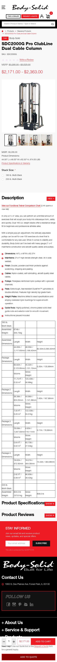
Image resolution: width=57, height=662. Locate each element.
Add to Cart (43, 641)
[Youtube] (26, 604)
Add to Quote (28, 657)
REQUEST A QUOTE (30, 16)
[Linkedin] (31, 604)
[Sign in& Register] (42, 16)
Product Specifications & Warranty (16, 163)
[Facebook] (8, 604)
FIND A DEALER (13, 16)
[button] (28, 566)
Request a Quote (41, 646)
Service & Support (22, 630)
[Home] (3, 31)
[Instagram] (14, 604)
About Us (14, 623)
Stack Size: (9, 170)
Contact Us (12, 578)
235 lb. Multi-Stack (14, 179)
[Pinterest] (20, 604)
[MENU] (3, 7)
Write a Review (27, 60)
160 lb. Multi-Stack (14, 175)
